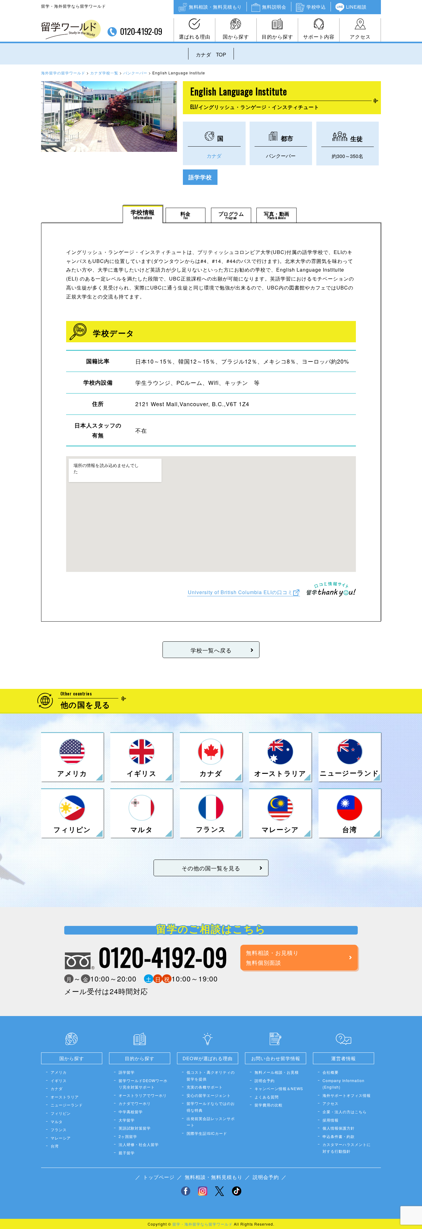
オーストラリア (65, 1096)
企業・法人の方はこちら (345, 1111)
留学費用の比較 (269, 1104)
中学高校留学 (131, 1111)
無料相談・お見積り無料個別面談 (272, 957)
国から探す (236, 36)
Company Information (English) (344, 1084)
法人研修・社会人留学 (139, 1144)
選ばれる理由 (194, 36)
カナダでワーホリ (135, 1103)
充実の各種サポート (205, 1086)
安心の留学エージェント (209, 1095)
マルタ (57, 1121)
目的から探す (277, 36)
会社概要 (331, 1072)
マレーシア (61, 1137)
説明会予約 (265, 1080)
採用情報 (331, 1120)
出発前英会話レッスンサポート (211, 1122)
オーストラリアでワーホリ (143, 1095)
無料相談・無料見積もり (215, 6)
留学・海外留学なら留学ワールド (202, 1224)
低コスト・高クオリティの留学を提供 (211, 1075)
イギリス (59, 1080)
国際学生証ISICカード (207, 1133)
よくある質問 (267, 1096)
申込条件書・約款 (339, 1136)
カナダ (214, 155)
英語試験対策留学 (135, 1128)
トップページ (159, 1177)
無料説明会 (274, 6)
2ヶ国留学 (128, 1136)
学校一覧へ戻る (211, 650)
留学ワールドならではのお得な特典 (211, 1107)
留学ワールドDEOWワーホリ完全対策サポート (143, 1084)
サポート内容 (319, 36)
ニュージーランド (67, 1104)
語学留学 (127, 1072)
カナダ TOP (211, 54)
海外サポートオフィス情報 (347, 1095)
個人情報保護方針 (339, 1128)
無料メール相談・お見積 (277, 1072)
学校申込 (316, 6)
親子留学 (127, 1152)
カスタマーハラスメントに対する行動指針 (347, 1148)
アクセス (360, 36)
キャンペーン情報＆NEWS (279, 1088)
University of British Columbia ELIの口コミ (240, 591)
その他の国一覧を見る (211, 868)
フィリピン (61, 1113)
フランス (59, 1129)
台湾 (55, 1145)
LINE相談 (356, 6)
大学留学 (127, 1120)
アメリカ (59, 1072)
